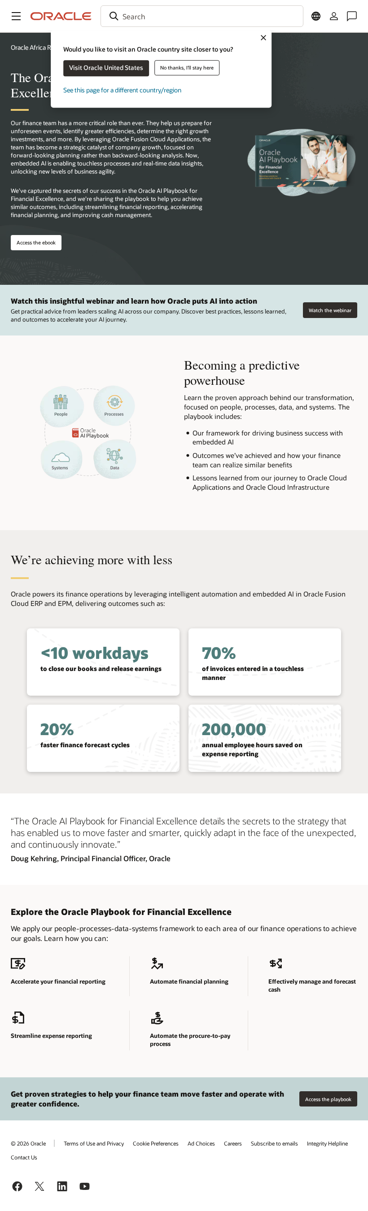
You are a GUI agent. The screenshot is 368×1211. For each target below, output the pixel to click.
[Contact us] (351, 16)
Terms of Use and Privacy (94, 1143)
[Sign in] (334, 16)
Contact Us (24, 1157)
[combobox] (202, 16)
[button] (16, 16)
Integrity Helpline (327, 1143)
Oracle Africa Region (38, 47)
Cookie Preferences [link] (156, 1143)
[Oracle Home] (61, 16)
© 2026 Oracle (28, 1143)
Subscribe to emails (274, 1143)
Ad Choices (201, 1143)
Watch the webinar (330, 310)
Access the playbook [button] (328, 1099)
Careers (233, 1143)
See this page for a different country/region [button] (122, 90)
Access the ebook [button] (36, 242)
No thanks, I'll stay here (187, 67)
